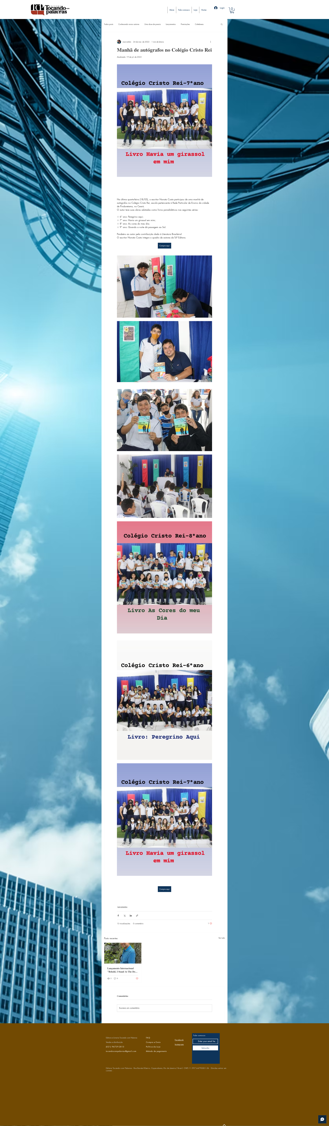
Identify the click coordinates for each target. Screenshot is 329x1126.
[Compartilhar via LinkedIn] (131, 915)
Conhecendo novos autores (128, 24)
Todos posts (108, 24)
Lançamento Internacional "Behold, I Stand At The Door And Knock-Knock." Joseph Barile (122, 970)
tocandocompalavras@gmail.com (121, 1051)
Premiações (185, 24)
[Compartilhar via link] (137, 915)
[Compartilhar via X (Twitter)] (124, 915)
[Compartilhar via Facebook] (118, 915)
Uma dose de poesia (152, 24)
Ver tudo (221, 938)
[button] (232, 10)
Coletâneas (199, 24)
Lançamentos (171, 24)
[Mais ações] (210, 41)
